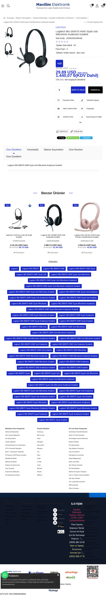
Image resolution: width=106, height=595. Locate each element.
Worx (38, 455)
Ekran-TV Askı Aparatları (76, 435)
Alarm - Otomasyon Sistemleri (14, 451)
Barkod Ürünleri (74, 442)
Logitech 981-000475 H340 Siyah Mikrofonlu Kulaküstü (73, 303)
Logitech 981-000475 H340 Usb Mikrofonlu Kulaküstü (53, 333)
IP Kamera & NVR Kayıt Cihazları (15, 455)
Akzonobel (40, 445)
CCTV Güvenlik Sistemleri (13, 448)
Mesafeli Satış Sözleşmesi (41, 507)
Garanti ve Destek (27, 516)
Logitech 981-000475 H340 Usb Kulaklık (36, 350)
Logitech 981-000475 (30, 269)
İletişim (7, 519)
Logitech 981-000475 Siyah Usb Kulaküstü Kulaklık (34, 397)
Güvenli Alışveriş (26, 509)
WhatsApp (74, 138)
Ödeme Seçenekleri (53, 149)
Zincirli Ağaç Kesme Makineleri (78, 438)
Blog (6, 523)
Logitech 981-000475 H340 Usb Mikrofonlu (68, 327)
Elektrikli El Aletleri (11, 458)
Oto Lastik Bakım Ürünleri (77, 481)
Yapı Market (88, 553)
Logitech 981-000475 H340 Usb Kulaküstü (30, 344)
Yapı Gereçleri (9, 468)
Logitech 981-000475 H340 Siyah (82, 269)
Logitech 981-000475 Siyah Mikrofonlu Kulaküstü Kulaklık (32, 408)
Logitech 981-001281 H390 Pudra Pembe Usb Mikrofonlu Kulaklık (87, 236)
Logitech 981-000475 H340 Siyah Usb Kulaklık (78, 298)
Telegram (86, 138)
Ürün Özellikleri (13, 149)
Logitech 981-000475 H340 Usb (33, 327)
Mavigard (40, 442)
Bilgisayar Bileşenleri (91, 536)
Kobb (39, 458)
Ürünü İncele (22, 228)
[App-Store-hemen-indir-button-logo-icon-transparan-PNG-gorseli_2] (61, 531)
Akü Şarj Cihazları (74, 478)
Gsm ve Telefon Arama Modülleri (79, 475)
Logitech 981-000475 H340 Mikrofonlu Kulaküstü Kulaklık (74, 356)
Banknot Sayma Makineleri (90, 507)
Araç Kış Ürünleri (74, 451)
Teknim (39, 471)
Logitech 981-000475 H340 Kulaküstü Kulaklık (36, 367)
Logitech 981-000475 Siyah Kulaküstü (32, 414)
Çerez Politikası (42, 517)
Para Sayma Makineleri (12, 435)
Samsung (40, 432)
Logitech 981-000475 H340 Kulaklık (73, 367)
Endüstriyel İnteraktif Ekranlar (78, 432)
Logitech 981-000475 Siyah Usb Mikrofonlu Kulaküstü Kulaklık (53, 385)
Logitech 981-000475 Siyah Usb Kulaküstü (76, 391)
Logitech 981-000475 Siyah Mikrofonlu (31, 402)
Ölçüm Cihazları (74, 488)
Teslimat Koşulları (26, 506)
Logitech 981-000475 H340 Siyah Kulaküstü (76, 315)
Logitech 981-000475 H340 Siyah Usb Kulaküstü (78, 292)
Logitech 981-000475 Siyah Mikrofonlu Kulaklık (78, 408)
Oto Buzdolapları (74, 468)
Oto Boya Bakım (10, 438)
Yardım (23, 519)
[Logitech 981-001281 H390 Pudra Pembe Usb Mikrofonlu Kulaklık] (87, 218)
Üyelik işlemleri (25, 513)
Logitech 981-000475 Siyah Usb (46, 373)
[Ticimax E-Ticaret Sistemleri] (53, 590)
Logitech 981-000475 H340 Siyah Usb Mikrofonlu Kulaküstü (53, 280)
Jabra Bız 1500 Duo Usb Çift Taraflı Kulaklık (19, 236)
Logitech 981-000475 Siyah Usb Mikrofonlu (81, 373)
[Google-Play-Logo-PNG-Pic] (61, 526)
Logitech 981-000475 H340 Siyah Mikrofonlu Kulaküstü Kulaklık (53, 309)
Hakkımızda (9, 506)
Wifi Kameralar (73, 485)
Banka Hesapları (10, 516)
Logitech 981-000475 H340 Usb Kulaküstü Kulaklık (72, 344)
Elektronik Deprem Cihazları (77, 471)
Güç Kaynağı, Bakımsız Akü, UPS (92, 549)
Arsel (38, 438)
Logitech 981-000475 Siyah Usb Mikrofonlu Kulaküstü (53, 379)
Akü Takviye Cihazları (75, 465)
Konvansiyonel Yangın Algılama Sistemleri (92, 518)
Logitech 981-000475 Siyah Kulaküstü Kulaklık (70, 414)
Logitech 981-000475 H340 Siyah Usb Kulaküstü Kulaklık (32, 298)
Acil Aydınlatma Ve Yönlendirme (15, 445)
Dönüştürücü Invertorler (76, 455)
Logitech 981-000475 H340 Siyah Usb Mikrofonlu (70, 274)
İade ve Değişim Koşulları (42, 512)
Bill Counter (40, 435)
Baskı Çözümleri (74, 461)
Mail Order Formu (42, 520)
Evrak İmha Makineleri (12, 471)
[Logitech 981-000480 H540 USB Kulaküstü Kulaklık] (53, 218)
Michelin (39, 468)
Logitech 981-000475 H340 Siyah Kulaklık (76, 321)
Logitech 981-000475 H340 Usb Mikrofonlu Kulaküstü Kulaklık (30, 338)
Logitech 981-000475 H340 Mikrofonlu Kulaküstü (28, 356)
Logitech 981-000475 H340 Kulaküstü (74, 362)
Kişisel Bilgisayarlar (75, 458)
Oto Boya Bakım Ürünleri (92, 560)
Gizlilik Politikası (10, 509)
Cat (38, 451)
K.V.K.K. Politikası (11, 513)
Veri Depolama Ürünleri (12, 475)
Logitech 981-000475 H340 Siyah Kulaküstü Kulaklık (34, 321)
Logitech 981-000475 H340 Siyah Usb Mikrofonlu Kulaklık (32, 292)
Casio (39, 465)
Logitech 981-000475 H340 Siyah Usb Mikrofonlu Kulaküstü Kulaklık (53, 286)
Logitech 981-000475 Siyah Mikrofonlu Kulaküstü (70, 402)
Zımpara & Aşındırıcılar (12, 465)
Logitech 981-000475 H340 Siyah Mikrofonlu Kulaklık (33, 315)
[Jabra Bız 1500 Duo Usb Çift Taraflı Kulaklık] (19, 218)
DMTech (39, 475)
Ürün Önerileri (76, 149)
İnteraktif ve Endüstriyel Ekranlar (92, 512)
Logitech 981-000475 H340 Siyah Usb (31, 274)
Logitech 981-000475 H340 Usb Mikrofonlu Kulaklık (79, 338)
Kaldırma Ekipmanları (12, 432)
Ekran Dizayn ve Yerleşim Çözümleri (91, 528)
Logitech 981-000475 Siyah (19, 373)
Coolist (39, 461)
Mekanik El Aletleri (11, 461)
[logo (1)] (13, 572)
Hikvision (40, 448)
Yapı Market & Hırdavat (76, 448)
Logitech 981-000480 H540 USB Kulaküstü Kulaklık (53, 236)
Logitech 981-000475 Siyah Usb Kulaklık (75, 397)
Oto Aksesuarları (74, 445)
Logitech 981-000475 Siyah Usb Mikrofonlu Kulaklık (34, 391)
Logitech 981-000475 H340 (53, 269)
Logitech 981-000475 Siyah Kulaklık (53, 420)
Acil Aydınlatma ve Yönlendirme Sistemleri (92, 543)
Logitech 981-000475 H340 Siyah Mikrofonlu (29, 303)
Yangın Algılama (10, 442)
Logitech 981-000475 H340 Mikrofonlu (71, 350)
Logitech (14, 269)
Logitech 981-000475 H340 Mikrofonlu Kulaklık (36, 362)
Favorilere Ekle (15, 228)
